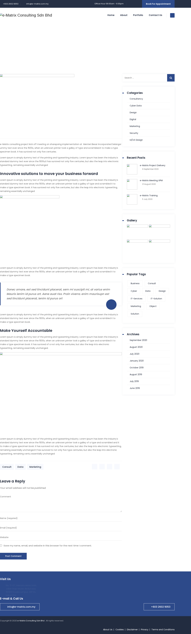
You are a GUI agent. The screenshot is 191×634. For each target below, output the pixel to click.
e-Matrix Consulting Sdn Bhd (31, 620)
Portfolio (138, 15)
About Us (107, 629)
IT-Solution (156, 298)
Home (110, 15)
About (123, 15)
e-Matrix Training (149, 195)
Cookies (119, 629)
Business (135, 283)
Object (153, 306)
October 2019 (137, 367)
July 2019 (134, 381)
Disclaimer (132, 629)
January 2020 (137, 360)
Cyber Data (136, 105)
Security (134, 133)
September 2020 (138, 340)
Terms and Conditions (163, 629)
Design (133, 112)
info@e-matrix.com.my (37, 3)
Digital (133, 119)
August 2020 (136, 347)
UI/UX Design (136, 139)
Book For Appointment (158, 3)
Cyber (134, 291)
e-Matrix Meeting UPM (151, 180)
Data (20, 466)
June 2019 (135, 388)
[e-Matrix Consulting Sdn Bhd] (26, 15)
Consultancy (136, 98)
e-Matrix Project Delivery (152, 165)
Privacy (144, 629)
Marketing (35, 466)
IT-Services (136, 298)
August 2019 (136, 374)
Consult (6, 466)
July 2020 (134, 353)
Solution (135, 313)
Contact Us (155, 15)
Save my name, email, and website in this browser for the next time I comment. (48, 545)
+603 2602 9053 (160, 607)
